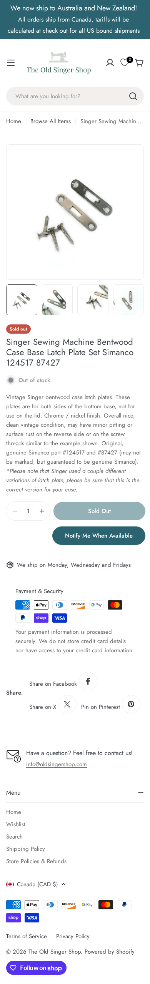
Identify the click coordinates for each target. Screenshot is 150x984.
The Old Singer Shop (54, 951)
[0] (124, 63)
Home (13, 121)
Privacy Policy (73, 936)
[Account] (110, 62)
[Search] (133, 96)
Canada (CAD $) (37, 884)
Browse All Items (50, 121)
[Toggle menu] (10, 62)
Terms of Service (26, 936)
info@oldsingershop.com (56, 764)
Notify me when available (99, 535)
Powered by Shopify (110, 951)
